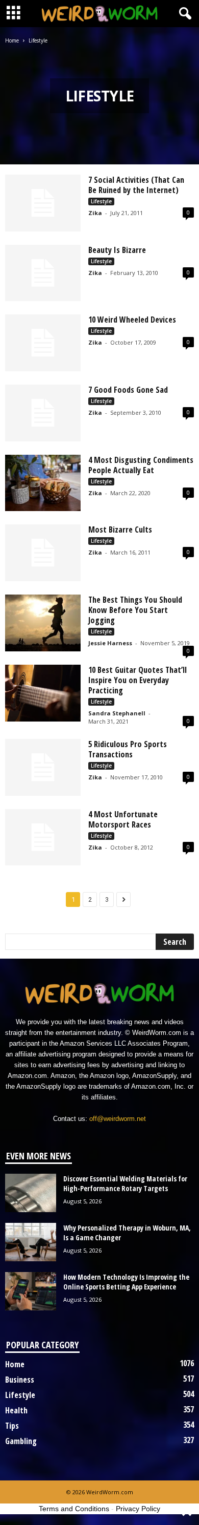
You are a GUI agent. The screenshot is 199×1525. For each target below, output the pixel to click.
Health (16, 1410)
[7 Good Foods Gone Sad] (43, 413)
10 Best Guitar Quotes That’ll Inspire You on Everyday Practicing (137, 680)
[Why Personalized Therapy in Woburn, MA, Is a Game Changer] (30, 1242)
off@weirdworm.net (117, 1118)
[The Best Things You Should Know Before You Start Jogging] (43, 623)
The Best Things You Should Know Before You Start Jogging (135, 610)
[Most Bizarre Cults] (43, 552)
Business (19, 1379)
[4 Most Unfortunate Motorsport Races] (43, 837)
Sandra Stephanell (116, 713)
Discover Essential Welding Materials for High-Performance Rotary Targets (125, 1183)
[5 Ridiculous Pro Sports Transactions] (43, 767)
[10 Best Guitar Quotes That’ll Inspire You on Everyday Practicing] (43, 693)
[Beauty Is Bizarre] (43, 273)
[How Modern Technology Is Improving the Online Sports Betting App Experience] (30, 1291)
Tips (12, 1425)
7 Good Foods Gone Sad (128, 389)
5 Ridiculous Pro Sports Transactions (127, 749)
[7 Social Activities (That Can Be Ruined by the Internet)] (43, 203)
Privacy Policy (138, 1509)
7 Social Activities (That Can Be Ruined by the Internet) (136, 185)
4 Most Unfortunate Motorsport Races (123, 819)
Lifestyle (101, 201)
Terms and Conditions (74, 1509)
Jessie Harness (110, 643)
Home (12, 40)
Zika (95, 213)
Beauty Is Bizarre (117, 250)
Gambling (21, 1441)
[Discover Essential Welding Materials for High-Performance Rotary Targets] (30, 1193)
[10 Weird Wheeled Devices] (43, 342)
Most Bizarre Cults (120, 529)
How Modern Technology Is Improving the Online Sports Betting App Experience (126, 1281)
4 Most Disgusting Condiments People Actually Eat (140, 465)
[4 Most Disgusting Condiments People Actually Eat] (43, 483)
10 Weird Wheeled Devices (132, 319)
